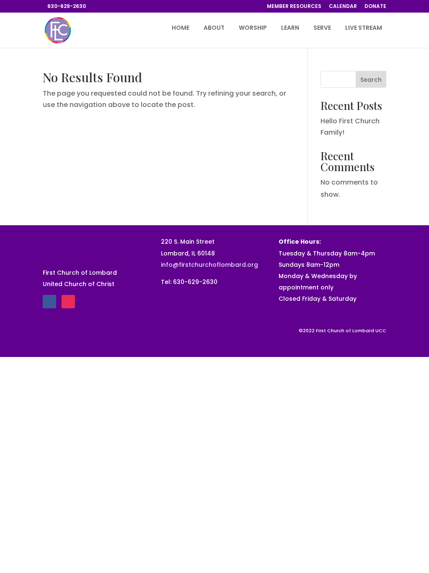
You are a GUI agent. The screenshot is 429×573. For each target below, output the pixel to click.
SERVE (322, 28)
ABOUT (214, 28)
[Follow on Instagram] (68, 301)
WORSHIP (253, 28)
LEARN (290, 28)
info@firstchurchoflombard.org (209, 264)
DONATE (375, 7)
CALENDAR (343, 7)
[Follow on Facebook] (49, 301)
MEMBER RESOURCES (294, 7)
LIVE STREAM (363, 28)
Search (371, 80)
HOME (180, 28)
